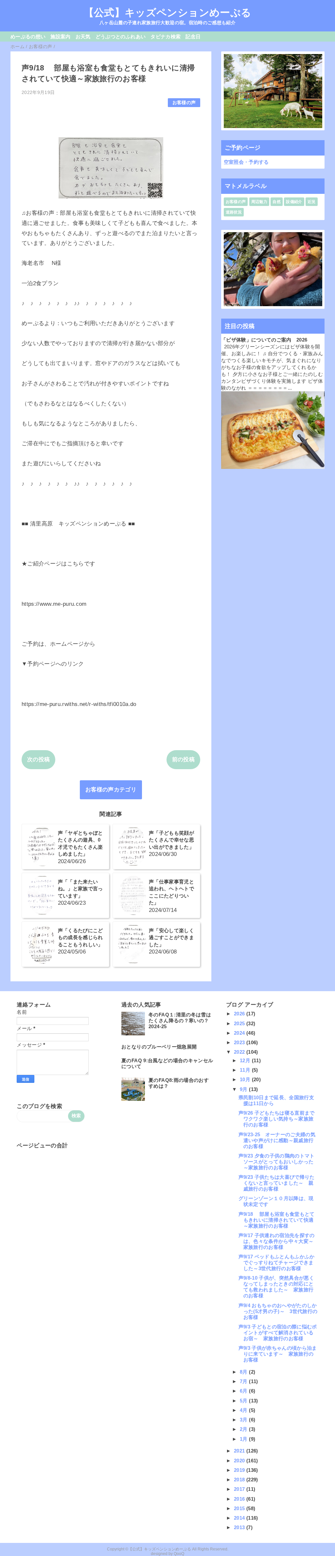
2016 (240, 1499)
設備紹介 (294, 201)
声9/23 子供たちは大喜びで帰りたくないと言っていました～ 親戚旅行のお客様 (276, 1183)
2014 (240, 1518)
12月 (246, 1060)
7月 (244, 1381)
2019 (240, 1470)
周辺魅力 (259, 201)
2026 (240, 1013)
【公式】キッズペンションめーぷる (167, 12)
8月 (244, 1372)
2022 (240, 1052)
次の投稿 (38, 759)
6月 (244, 1391)
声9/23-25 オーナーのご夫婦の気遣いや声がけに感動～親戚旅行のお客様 (276, 1140)
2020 (240, 1460)
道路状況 (234, 212)
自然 (277, 201)
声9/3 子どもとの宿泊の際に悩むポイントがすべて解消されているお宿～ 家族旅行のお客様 (277, 1332)
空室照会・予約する (246, 162)
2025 (240, 1023)
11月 (246, 1070)
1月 (244, 1439)
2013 (240, 1527)
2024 (240, 1033)
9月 (244, 1089)
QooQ (179, 1553)
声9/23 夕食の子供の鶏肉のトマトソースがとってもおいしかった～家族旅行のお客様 (276, 1161)
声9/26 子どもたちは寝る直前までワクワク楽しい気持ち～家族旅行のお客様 (276, 1118)
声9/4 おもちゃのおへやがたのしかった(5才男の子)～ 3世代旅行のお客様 (278, 1311)
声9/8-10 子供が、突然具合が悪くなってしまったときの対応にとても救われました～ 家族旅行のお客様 (276, 1286)
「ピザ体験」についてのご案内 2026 (264, 340)
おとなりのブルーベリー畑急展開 (159, 1046)
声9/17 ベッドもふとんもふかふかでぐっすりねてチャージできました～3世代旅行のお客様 (276, 1262)
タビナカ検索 (165, 36)
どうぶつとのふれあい (121, 36)
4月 (244, 1410)
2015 (240, 1508)
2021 (240, 1451)
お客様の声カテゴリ (110, 790)
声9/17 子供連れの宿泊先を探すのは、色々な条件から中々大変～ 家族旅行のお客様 (278, 1241)
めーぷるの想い (27, 36)
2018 (240, 1479)
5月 (244, 1400)
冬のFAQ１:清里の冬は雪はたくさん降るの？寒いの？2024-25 (180, 1020)
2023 (240, 1042)
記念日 (193, 36)
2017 (240, 1489)
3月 (244, 1419)
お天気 (83, 36)
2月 (244, 1429)
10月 (246, 1079)
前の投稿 (183, 759)
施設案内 (60, 36)
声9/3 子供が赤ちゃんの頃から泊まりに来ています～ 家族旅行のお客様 (277, 1353)
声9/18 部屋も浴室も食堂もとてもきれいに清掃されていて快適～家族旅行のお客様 (276, 1220)
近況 (312, 201)
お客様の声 (184, 102)
